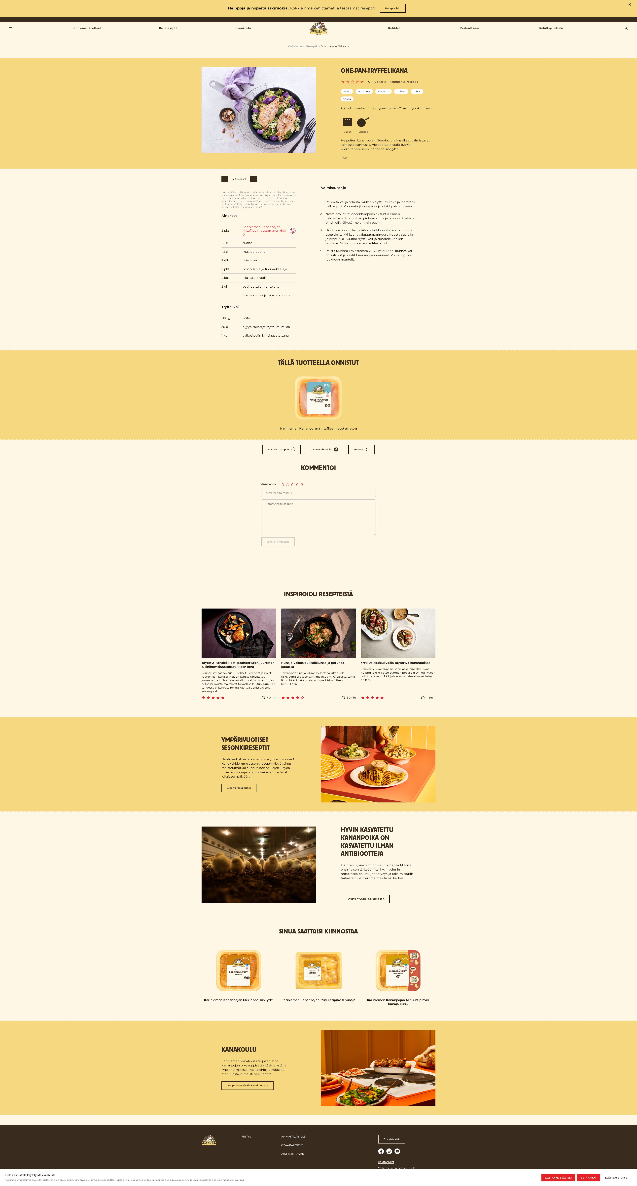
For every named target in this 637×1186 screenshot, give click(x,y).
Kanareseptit (168, 28)
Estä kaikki (588, 1178)
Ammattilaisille (293, 1136)
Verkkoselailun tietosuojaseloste (398, 1168)
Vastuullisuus (469, 28)
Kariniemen (296, 46)
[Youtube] (397, 1151)
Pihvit (347, 91)
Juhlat (417, 91)
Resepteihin (392, 8)
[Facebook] (381, 1151)
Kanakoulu (243, 28)
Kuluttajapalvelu (551, 28)
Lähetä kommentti (278, 541)
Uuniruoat (364, 91)
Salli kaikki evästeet (558, 1178)
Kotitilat (394, 28)
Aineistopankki (293, 1153)
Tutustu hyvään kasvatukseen (365, 898)
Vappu (347, 98)
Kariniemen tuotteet (86, 28)
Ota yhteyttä (392, 1139)
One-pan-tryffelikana (335, 46)
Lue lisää (239, 1180)
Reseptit (312, 46)
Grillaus (401, 91)
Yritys (246, 1136)
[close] (630, 4)
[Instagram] (389, 1151)
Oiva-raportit (292, 1145)
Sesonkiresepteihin (239, 787)
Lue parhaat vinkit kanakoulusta (247, 1085)
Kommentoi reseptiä (404, 81)
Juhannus (383, 91)
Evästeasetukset (617, 1178)
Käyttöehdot (386, 1161)
